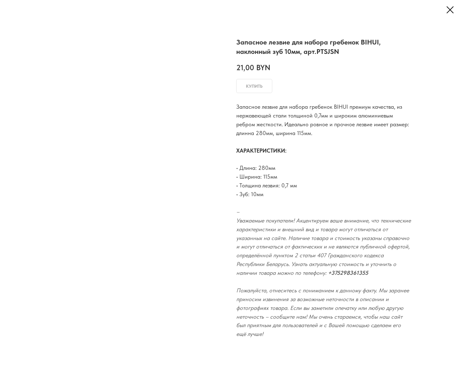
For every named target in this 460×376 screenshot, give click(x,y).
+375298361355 (348, 272)
